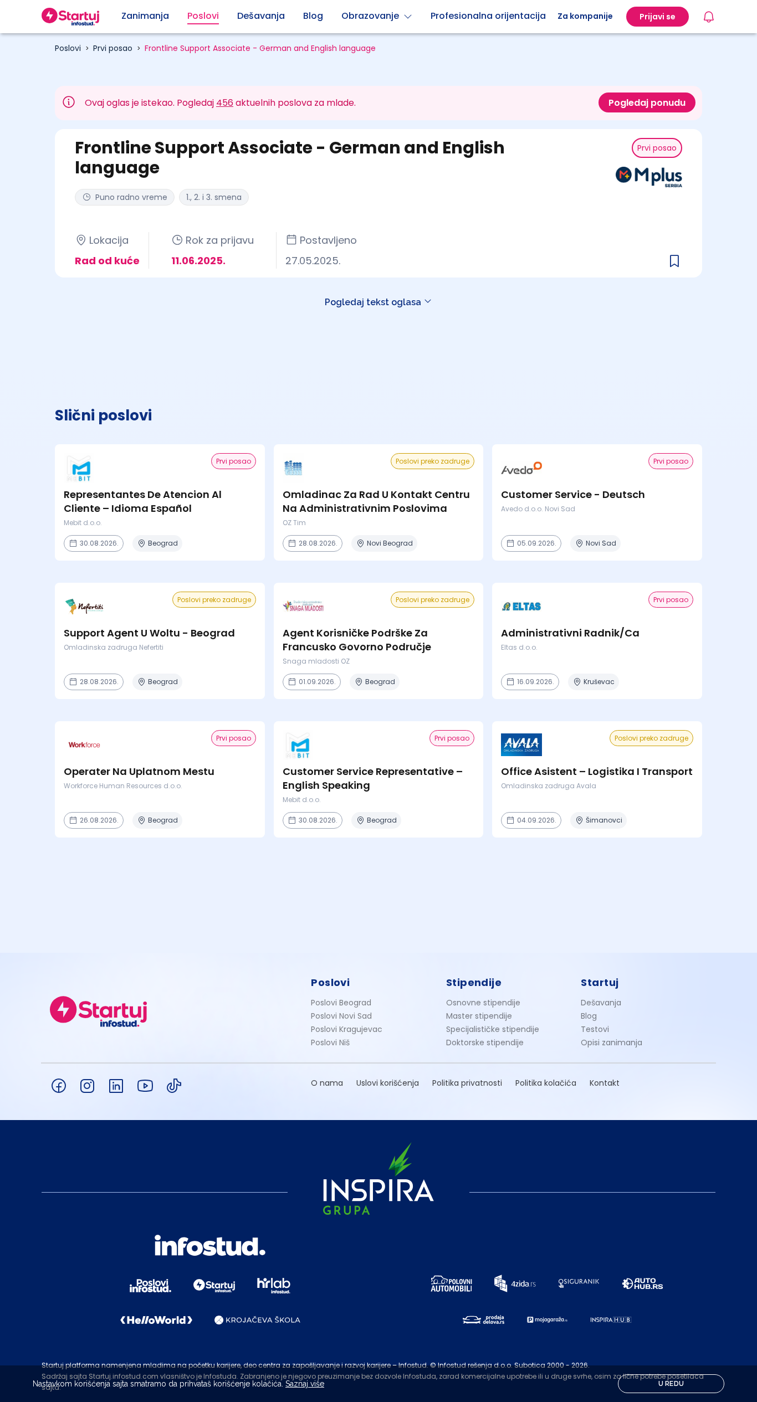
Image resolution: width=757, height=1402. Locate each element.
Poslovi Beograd (341, 1002)
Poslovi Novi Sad (341, 1015)
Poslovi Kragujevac (346, 1029)
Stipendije (474, 982)
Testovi (595, 1029)
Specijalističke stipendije (492, 1029)
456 (224, 102)
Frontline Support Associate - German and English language (260, 48)
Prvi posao (112, 48)
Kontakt (605, 1082)
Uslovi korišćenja (387, 1082)
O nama (327, 1082)
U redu (671, 1384)
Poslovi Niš (330, 1042)
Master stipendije (479, 1015)
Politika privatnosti (467, 1082)
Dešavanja (601, 1002)
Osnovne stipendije (483, 1002)
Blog (589, 1015)
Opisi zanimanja (611, 1042)
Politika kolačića (545, 1082)
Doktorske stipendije (485, 1042)
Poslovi (68, 48)
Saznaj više (304, 1383)
